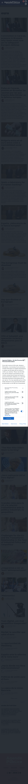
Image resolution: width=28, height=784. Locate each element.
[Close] (24, 360)
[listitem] (14, 388)
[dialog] (14, 392)
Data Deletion (5, 423)
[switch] (22, 392)
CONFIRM (8, 418)
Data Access (14, 423)
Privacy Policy (22, 423)
